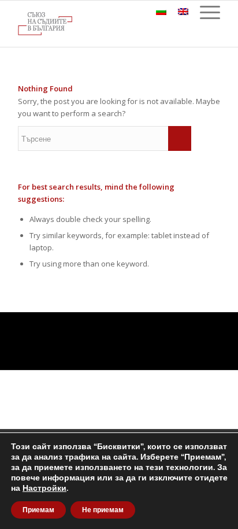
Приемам (38, 510)
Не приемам (103, 510)
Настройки (44, 488)
